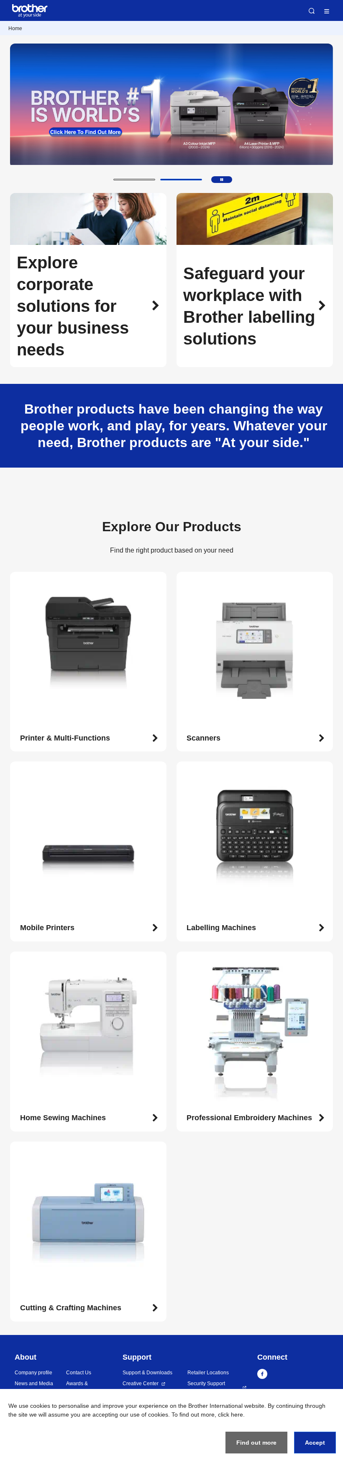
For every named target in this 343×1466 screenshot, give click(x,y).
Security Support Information (206, 1387)
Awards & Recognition (80, 1387)
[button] (134, 179)
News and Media (34, 1383)
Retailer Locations (208, 1373)
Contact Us (78, 1373)
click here (230, 1414)
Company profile (33, 1373)
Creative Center (141, 1383)
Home (15, 28)
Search (311, 11)
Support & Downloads (147, 1373)
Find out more (256, 1442)
